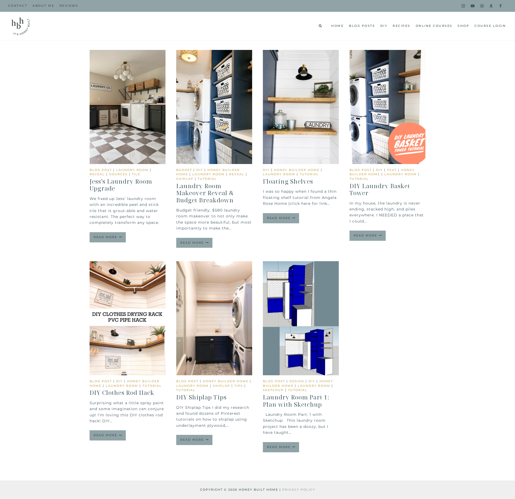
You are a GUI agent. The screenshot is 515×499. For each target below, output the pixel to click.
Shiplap (184, 179)
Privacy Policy (298, 489)
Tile (136, 174)
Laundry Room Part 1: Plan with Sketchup (296, 400)
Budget (184, 170)
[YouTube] (472, 6)
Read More (110, 238)
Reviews (69, 6)
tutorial (207, 179)
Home (337, 26)
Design (296, 381)
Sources (118, 174)
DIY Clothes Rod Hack (122, 392)
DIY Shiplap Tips (201, 397)
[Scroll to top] (502, 430)
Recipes (401, 26)
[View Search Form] (320, 26)
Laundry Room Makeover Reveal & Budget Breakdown (205, 193)
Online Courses (434, 26)
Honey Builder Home (296, 170)
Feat (392, 170)
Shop (463, 26)
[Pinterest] (482, 6)
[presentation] (127, 107)
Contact (17, 6)
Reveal (97, 174)
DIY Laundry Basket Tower (380, 189)
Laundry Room (132, 170)
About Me (43, 6)
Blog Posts (362, 26)
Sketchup (273, 390)
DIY (384, 26)
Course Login (490, 26)
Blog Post (101, 170)
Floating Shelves (288, 181)
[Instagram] (463, 6)
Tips (238, 386)
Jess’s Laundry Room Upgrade (121, 184)
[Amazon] (491, 6)
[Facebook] (500, 6)
